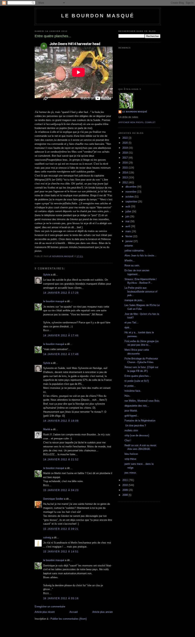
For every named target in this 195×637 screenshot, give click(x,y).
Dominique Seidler (53, 498)
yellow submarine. (134, 250)
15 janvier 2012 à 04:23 (60, 490)
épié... (128, 327)
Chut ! (128, 440)
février (129, 236)
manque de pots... (135, 300)
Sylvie (46, 274)
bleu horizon (131, 454)
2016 (125, 162)
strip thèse (130, 458)
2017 (125, 157)
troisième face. (133, 390)
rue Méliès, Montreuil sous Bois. (142, 400)
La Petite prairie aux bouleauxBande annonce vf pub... (141, 291)
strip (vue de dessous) (137, 435)
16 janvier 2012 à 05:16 (60, 598)
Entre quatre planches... (138, 375)
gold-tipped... (132, 415)
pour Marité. (131, 410)
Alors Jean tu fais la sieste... (140, 255)
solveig (47, 537)
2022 (125, 137)
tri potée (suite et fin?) (137, 380)
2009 (125, 490)
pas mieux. (131, 472)
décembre (131, 186)
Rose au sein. (132, 265)
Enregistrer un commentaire (50, 606)
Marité (46, 429)
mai (127, 221)
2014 (125, 172)
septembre (131, 201)
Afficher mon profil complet (137, 122)
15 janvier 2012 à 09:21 (60, 528)
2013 (125, 177)
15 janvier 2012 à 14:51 (60, 551)
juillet (128, 211)
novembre (131, 191)
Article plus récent (45, 611)
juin (127, 216)
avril (128, 226)
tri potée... (130, 385)
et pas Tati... (131, 322)
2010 (125, 485)
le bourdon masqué (97, 16)
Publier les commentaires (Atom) (68, 618)
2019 (125, 147)
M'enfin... (130, 260)
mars (128, 231)
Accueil (74, 611)
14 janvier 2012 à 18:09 (60, 420)
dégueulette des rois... (137, 405)
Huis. (127, 395)
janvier (129, 241)
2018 (125, 152)
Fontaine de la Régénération (140, 420)
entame (129, 245)
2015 (125, 167)
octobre (129, 196)
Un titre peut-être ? (135, 425)
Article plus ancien (102, 611)
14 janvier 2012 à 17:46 (60, 335)
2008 (125, 495)
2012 (125, 182)
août (128, 206)
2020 (125, 142)
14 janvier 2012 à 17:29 (60, 292)
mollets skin (131, 430)
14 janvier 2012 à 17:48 (60, 354)
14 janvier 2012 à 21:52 (60, 459)
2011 (125, 480)
